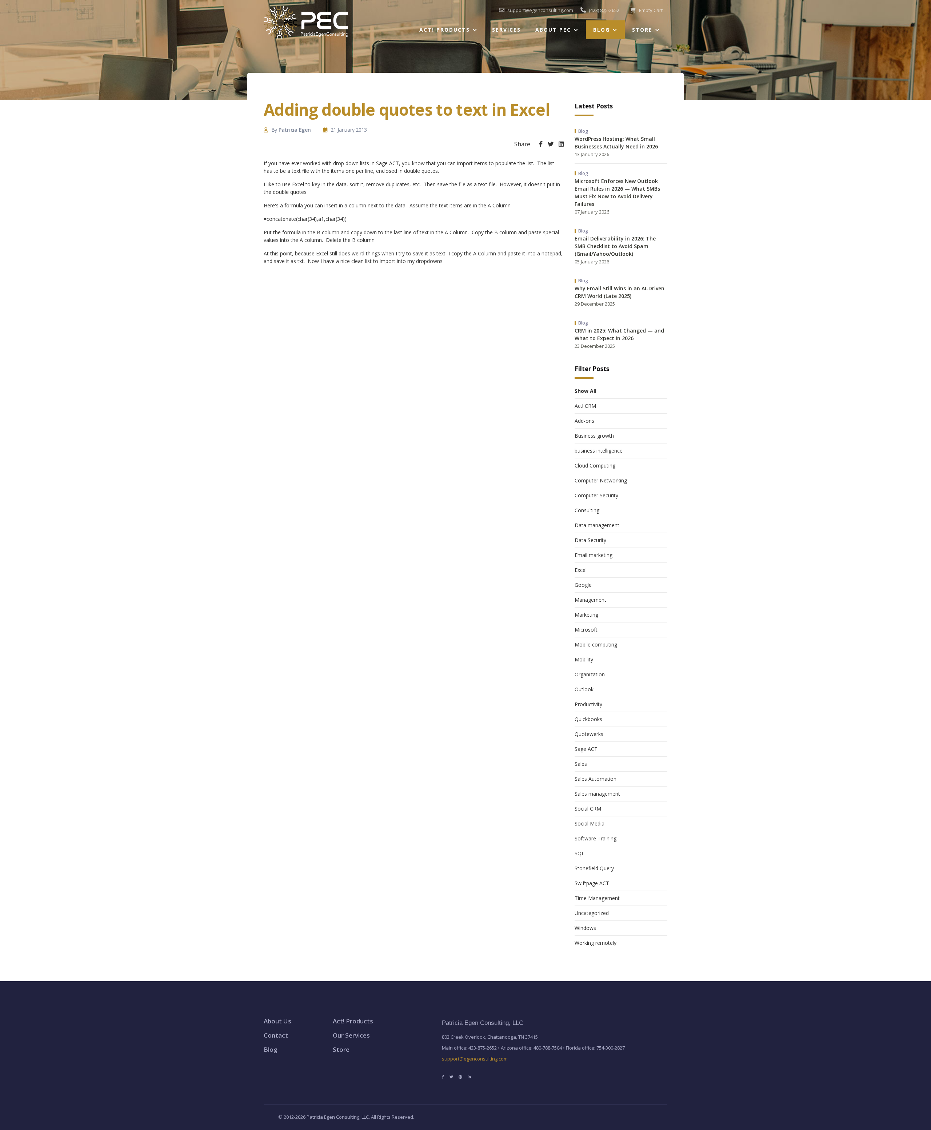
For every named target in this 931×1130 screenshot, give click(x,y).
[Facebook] (541, 144)
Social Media (589, 823)
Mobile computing (596, 644)
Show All (585, 390)
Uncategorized (592, 913)
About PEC (553, 29)
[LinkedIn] (561, 144)
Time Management (597, 898)
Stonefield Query (594, 868)
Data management (597, 525)
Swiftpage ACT (592, 883)
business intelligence (599, 450)
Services (506, 29)
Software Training (595, 838)
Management (590, 599)
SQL (579, 853)
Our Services (351, 1035)
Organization (590, 674)
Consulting (587, 510)
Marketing (586, 614)
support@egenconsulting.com (475, 1058)
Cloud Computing (595, 465)
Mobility (584, 659)
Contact (276, 1035)
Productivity (588, 704)
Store (642, 29)
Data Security (590, 540)
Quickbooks (588, 719)
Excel (581, 569)
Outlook (584, 689)
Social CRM (588, 808)
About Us (277, 1021)
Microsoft (586, 629)
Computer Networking (601, 480)
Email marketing (593, 555)
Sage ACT (586, 748)
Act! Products (444, 29)
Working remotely (595, 942)
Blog (601, 29)
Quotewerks (589, 734)
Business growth (594, 435)
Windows (585, 927)
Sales (581, 763)
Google (583, 584)
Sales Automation (595, 778)
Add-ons (584, 420)
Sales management (597, 793)
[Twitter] (551, 144)
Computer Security (596, 495)
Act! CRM (585, 405)
